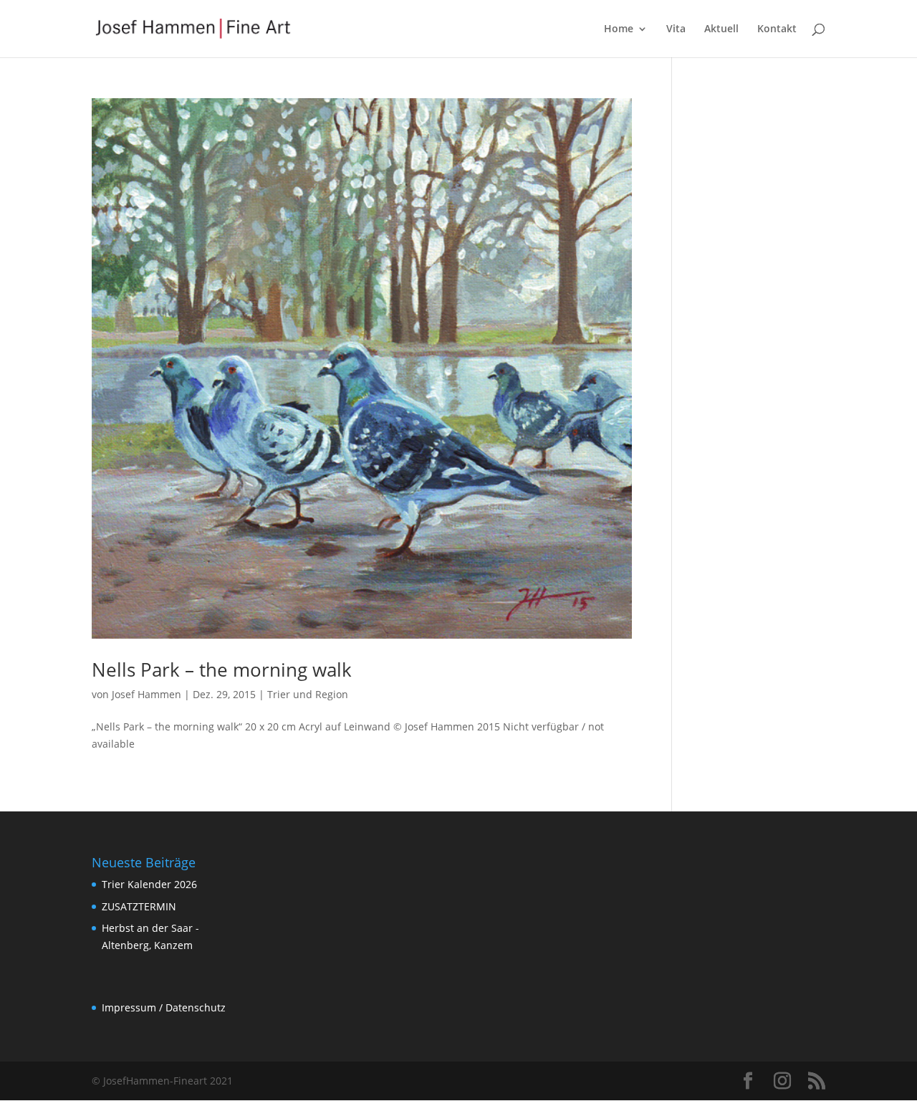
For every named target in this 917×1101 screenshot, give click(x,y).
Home (618, 29)
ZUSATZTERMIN (139, 906)
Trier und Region (307, 694)
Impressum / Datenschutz (164, 1007)
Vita (676, 29)
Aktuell (721, 29)
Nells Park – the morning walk (222, 669)
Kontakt (777, 29)
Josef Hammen (146, 694)
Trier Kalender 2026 (149, 884)
